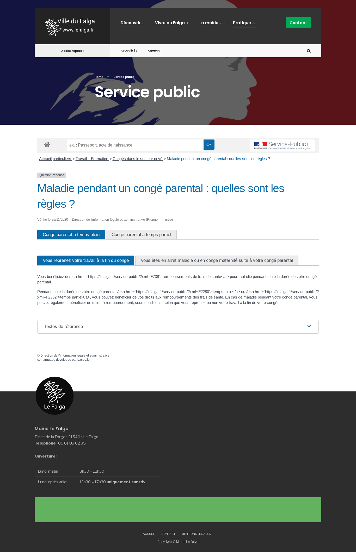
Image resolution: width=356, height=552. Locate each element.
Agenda (154, 50)
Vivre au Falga (170, 23)
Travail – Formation (92, 158)
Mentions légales (196, 534)
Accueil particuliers (55, 158)
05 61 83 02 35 (72, 443)
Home (99, 77)
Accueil (149, 534)
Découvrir (130, 23)
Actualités (129, 50)
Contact (298, 23)
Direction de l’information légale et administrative (74, 355)
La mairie (208, 23)
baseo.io (83, 359)
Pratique (242, 23)
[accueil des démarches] (47, 144)
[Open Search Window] (309, 50)
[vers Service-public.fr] (282, 145)
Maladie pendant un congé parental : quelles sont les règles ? (218, 158)
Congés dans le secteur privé (138, 158)
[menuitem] (135, 22)
